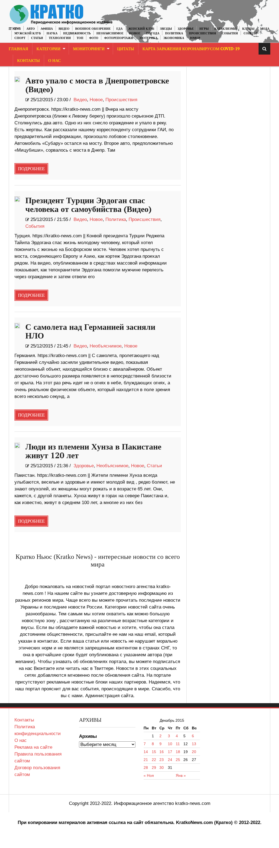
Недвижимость (77, 33)
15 (154, 752)
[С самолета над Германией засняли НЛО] (17, 325)
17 (170, 752)
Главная (18, 49)
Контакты (28, 60)
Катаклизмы (225, 29)
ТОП (80, 38)
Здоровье (186, 29)
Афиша (47, 29)
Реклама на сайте (33, 747)
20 (194, 752)
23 (161, 759)
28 (146, 767)
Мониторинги (89, 49)
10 (170, 744)
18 (178, 752)
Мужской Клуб (27, 33)
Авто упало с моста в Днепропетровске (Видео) (97, 85)
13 (194, 744)
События (230, 33)
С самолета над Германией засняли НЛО (90, 331)
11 (178, 744)
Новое (134, 33)
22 (154, 759)
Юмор (195, 38)
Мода (264, 29)
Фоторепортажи (118, 38)
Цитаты (125, 49)
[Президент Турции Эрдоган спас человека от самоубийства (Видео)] (17, 199)
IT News (15, 29)
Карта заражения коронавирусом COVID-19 (190, 49)
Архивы (88, 736)
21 (146, 759)
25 (178, 759)
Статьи (37, 38)
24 (170, 759)
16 (161, 752)
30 (161, 767)
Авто (30, 29)
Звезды (166, 29)
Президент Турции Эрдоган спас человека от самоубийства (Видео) (88, 205)
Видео (64, 29)
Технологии (60, 38)
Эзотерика (148, 38)
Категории (48, 49)
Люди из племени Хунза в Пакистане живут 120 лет (93, 451)
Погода (152, 33)
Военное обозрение (93, 29)
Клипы (248, 29)
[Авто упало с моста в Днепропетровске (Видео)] (17, 79)
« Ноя (149, 775)
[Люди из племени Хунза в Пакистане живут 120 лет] (17, 445)
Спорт (19, 38)
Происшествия (202, 33)
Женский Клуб (141, 29)
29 (154, 767)
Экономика (173, 38)
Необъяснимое (109, 33)
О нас (20, 740)
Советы (250, 33)
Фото (93, 38)
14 (146, 752)
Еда (119, 29)
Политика (174, 33)
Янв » (181, 775)
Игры (204, 29)
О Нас (54, 60)
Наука (52, 33)
